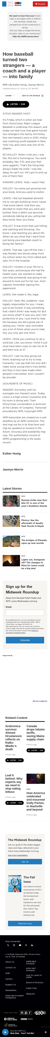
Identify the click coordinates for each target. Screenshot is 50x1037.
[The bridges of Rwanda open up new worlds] (11, 541)
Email (8, 607)
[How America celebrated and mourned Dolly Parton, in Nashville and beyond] (36, 779)
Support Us (10, 985)
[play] (5, 1032)
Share (8, 96)
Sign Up (25, 861)
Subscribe (25, 640)
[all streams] (46, 1032)
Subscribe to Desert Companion (14, 997)
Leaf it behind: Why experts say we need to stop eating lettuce (14, 783)
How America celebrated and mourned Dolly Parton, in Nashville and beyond (36, 801)
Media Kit (30, 994)
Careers (8, 979)
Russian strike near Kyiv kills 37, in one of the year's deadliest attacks (34, 503)
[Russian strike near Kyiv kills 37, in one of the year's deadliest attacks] (11, 501)
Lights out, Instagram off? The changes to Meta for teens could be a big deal (33, 564)
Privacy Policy (34, 954)
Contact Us (10, 968)
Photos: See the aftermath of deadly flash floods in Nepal (32, 523)
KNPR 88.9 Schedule (31, 963)
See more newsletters (18, 855)
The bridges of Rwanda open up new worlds (34, 542)
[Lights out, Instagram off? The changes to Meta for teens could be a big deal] (11, 560)
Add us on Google (31, 96)
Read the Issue (25, 923)
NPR (23, 496)
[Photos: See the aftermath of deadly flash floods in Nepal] (11, 521)
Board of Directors (34, 983)
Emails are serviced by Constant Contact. (22, 631)
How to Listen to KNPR (34, 976)
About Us (9, 962)
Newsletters (10, 990)
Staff (7, 973)
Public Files (31, 988)
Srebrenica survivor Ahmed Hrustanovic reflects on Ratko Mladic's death (13, 737)
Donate (41, 4)
